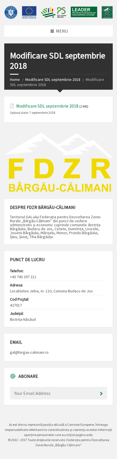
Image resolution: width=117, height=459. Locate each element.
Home (15, 79)
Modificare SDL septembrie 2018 (52, 79)
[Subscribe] (101, 393)
